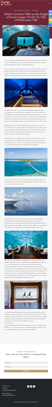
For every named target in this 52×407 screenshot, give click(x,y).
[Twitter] (50, 14)
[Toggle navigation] (49, 3)
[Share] (50, 25)
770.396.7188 (8, 393)
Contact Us (6, 386)
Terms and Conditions (9, 390)
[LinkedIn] (50, 17)
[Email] (50, 19)
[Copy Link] (50, 22)
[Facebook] (50, 11)
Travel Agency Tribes (34, 402)
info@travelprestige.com (9, 395)
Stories (4, 388)
